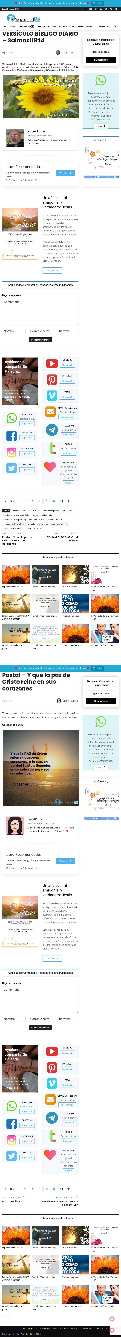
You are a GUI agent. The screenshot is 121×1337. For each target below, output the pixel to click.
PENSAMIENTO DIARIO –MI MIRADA (62, 538)
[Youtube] (116, 9)
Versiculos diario (33, 528)
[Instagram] (90, 9)
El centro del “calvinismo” (102, 645)
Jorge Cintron (70, 52)
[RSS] (100, 9)
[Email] (61, 501)
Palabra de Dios (70, 510)
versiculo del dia (54, 519)
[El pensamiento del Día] (16, 574)
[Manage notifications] (112, 1330)
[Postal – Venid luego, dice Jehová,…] (45, 633)
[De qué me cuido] (75, 574)
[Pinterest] (95, 9)
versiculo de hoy (36, 519)
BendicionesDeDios (20, 510)
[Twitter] (106, 9)
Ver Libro (97, 3)
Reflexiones (77, 26)
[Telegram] (54, 501)
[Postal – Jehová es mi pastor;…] (16, 633)
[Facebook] (85, 9)
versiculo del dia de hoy (37, 524)
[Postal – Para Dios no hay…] (45, 574)
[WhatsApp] (46, 501)
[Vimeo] (111, 9)
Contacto (91, 26)
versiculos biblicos (59, 524)
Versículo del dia (60, 26)
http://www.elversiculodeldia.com (39, 136)
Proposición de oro (70, 616)
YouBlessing (101, 140)
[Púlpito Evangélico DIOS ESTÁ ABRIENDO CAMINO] (16, 603)
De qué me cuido (69, 587)
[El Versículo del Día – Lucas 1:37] (105, 574)
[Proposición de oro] (75, 603)
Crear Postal (24, 26)
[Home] (5, 26)
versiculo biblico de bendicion (16, 515)
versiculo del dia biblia (13, 524)
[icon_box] (20, 419)
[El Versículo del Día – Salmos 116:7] (105, 603)
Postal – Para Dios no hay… (44, 587)
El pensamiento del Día (12, 587)
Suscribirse (101, 59)
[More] (68, 501)
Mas (101, 26)
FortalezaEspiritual (51, 510)
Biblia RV (42, 26)
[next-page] (9, 655)
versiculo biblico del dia (43, 515)
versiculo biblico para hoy (14, 519)
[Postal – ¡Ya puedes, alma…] (45, 603)
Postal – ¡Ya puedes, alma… (44, 616)
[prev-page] (4, 655)
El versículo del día (10, 1334)
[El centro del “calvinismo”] (105, 633)
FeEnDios (36, 510)
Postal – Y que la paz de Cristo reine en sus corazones (17, 540)
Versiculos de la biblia (13, 528)
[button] (115, 26)
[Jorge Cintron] (58, 52)
